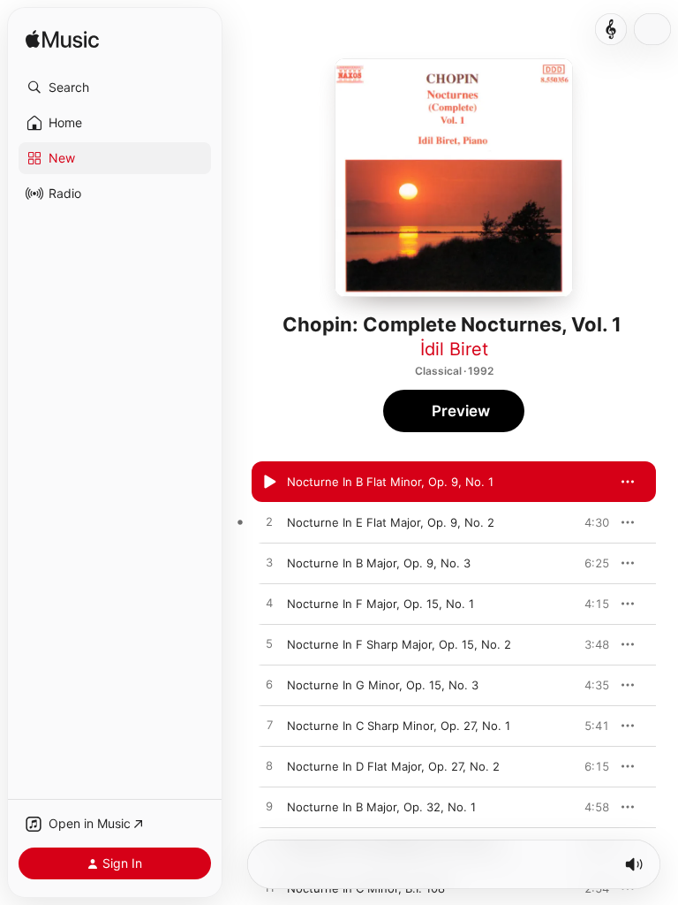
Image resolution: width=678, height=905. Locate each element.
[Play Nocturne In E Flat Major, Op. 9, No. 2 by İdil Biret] (269, 522)
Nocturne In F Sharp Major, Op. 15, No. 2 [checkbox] (399, 644)
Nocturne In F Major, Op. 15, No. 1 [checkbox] (380, 604)
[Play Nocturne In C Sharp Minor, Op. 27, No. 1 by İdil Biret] (269, 726)
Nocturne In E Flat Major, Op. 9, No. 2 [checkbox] (390, 522)
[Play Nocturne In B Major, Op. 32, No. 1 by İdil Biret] (269, 807)
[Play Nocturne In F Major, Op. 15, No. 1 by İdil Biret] (269, 604)
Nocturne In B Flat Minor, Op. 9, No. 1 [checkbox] (390, 482)
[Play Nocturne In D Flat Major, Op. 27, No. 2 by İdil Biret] (269, 766)
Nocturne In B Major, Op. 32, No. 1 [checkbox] (381, 807)
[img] (62, 40)
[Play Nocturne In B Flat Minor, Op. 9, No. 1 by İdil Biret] (269, 482)
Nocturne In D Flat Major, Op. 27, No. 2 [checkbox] (393, 766)
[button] (114, 87)
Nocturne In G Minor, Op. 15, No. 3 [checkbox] (382, 685)
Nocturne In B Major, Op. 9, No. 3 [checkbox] (379, 563)
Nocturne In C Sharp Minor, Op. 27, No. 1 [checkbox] (398, 726)
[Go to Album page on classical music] (611, 29)
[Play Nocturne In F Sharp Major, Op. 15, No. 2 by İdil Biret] (269, 644)
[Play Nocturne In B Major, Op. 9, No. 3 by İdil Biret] (269, 563)
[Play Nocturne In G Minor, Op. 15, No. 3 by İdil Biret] (269, 685)
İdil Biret (454, 349)
